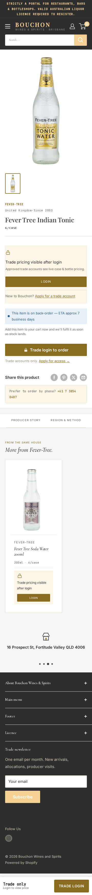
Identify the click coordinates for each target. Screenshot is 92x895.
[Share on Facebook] (54, 377)
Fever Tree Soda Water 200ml (31, 551)
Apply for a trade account (55, 296)
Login (46, 281)
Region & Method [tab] (66, 420)
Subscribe (22, 796)
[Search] (80, 40)
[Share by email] (83, 377)
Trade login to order (49, 349)
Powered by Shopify (21, 862)
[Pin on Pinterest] (63, 377)
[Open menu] (7, 26)
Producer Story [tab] (25, 420)
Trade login (71, 886)
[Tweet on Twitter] (73, 377)
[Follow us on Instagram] (8, 838)
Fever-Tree (14, 204)
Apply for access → (54, 361)
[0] (82, 26)
